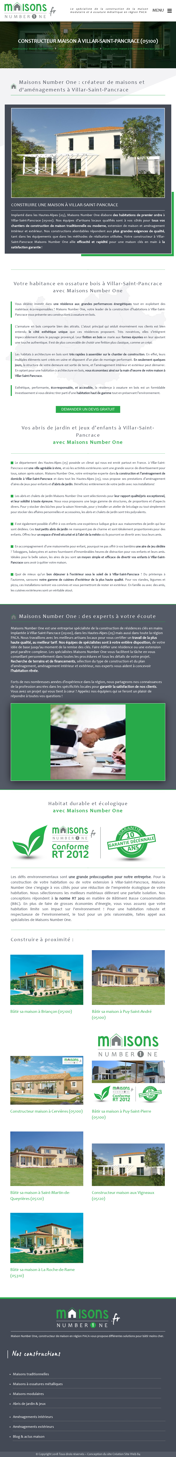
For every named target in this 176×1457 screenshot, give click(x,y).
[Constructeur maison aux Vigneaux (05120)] (128, 1185)
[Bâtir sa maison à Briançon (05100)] (46, 1004)
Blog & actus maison (28, 1437)
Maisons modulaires (28, 1394)
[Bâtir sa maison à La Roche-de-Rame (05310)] (46, 1262)
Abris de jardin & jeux (29, 1404)
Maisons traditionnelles (31, 1374)
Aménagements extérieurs (33, 1427)
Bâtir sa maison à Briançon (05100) (41, 1012)
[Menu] (169, 10)
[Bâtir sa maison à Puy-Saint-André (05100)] (128, 1004)
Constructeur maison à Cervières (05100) (46, 1112)
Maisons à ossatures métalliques (38, 1384)
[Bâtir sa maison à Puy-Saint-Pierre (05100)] (128, 1104)
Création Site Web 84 (126, 1454)
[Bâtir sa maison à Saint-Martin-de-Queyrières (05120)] (46, 1185)
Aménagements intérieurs (33, 1417)
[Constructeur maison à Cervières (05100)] (46, 1104)
